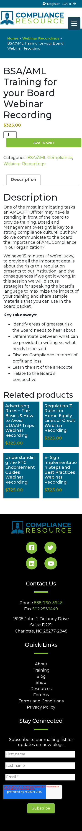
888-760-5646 (48, 602)
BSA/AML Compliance (49, 157)
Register (53, 3)
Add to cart (43, 142)
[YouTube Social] (50, 564)
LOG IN (67, 3)
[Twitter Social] (50, 548)
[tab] (23, 179)
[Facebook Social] (31, 548)
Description (23, 179)
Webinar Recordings (40, 38)
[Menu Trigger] (74, 23)
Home (12, 38)
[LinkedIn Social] (31, 564)
